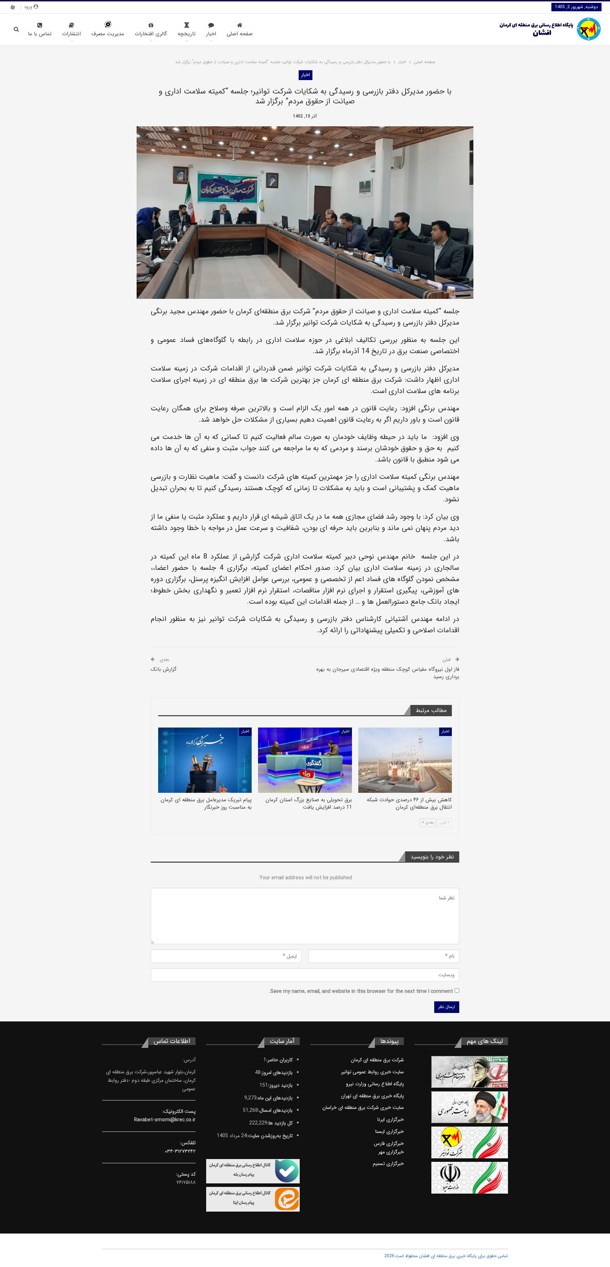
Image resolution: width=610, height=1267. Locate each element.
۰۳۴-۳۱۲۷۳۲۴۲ (180, 1151)
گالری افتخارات (151, 34)
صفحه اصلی (240, 34)
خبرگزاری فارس (389, 1143)
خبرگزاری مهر (391, 1152)
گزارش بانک (164, 669)
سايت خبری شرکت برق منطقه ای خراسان (363, 1107)
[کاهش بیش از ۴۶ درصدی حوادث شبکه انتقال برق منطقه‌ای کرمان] (405, 760)
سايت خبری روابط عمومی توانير (372, 1072)
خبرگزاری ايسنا (389, 1131)
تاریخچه (187, 34)
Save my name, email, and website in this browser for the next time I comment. (361, 991)
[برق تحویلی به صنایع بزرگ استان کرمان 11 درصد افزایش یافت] (305, 760)
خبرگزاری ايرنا (390, 1119)
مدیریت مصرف (107, 34)
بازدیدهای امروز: (277, 1072)
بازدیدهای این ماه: (275, 1098)
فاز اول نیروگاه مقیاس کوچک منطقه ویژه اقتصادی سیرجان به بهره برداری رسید (387, 673)
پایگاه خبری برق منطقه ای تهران (372, 1096)
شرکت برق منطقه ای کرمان (377, 1060)
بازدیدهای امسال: (275, 1110)
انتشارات (71, 34)
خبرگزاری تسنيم (388, 1164)
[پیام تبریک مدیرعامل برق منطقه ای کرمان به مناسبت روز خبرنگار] (205, 760)
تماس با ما (40, 34)
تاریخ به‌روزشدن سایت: (270, 1136)
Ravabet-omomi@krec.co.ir (165, 1120)
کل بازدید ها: (280, 1123)
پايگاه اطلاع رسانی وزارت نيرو (375, 1084)
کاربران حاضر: (279, 1060)
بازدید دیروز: (280, 1085)
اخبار (211, 34)
